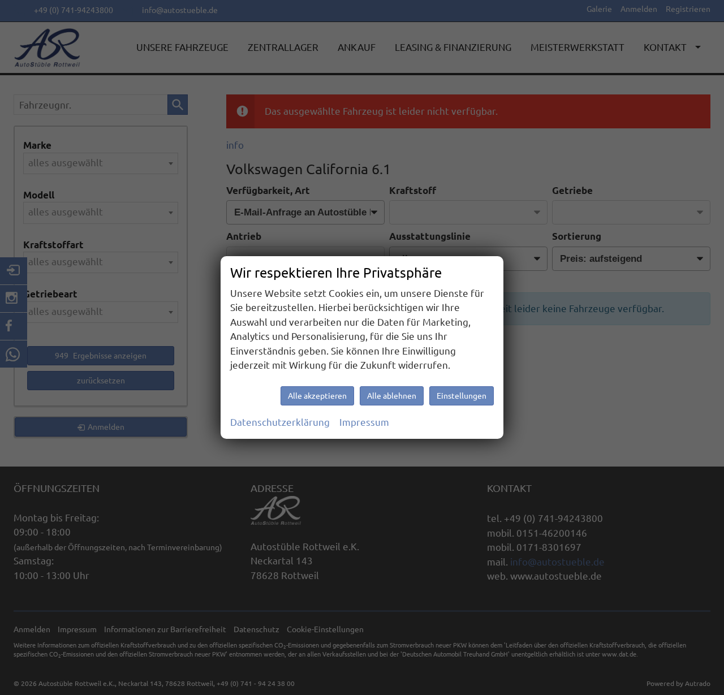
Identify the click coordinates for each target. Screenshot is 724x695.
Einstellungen (461, 395)
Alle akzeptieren (317, 395)
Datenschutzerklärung (280, 422)
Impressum (364, 422)
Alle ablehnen (391, 395)
